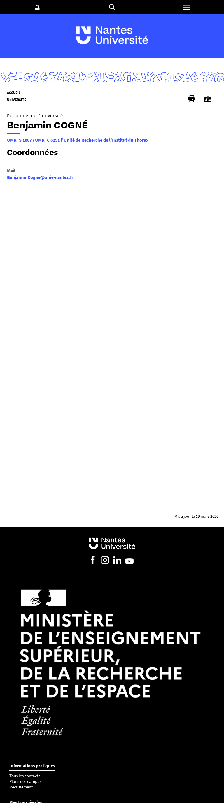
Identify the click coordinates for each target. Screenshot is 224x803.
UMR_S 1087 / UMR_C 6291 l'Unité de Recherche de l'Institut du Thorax (77, 140)
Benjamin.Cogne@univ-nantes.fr (40, 177)
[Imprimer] (192, 99)
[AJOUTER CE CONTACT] (208, 99)
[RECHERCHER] (112, 7)
